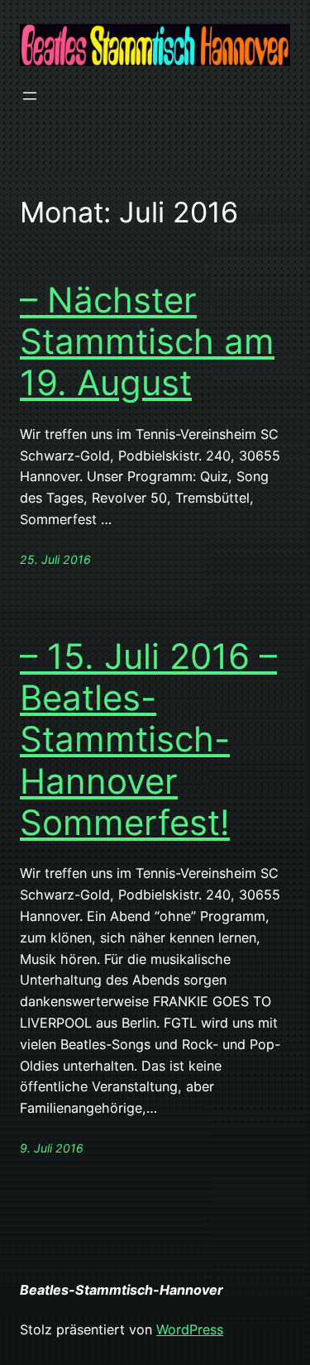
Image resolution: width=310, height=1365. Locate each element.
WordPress (189, 1329)
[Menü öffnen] (30, 96)
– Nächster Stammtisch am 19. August (147, 341)
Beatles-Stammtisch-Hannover (121, 1289)
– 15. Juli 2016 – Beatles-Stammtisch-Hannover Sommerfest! (148, 740)
